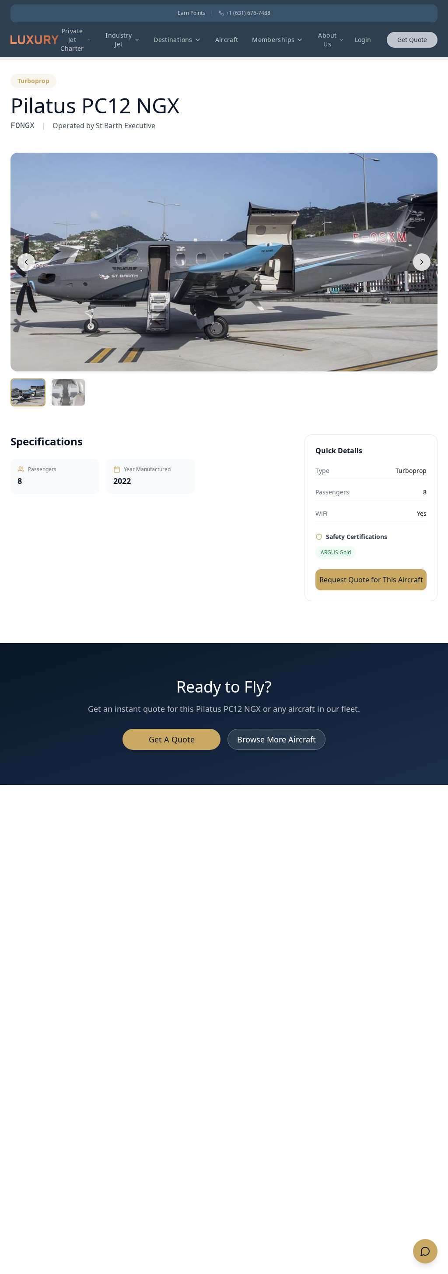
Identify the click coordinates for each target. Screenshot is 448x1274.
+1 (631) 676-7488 (248, 13)
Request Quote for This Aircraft (371, 579)
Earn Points (191, 13)
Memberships (273, 39)
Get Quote (412, 39)
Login (363, 39)
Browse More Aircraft (276, 739)
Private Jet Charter (72, 39)
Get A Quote (172, 739)
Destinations (173, 39)
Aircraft (226, 39)
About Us (327, 39)
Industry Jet (118, 39)
